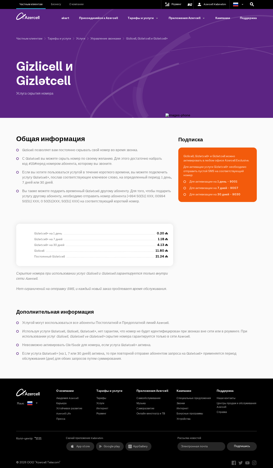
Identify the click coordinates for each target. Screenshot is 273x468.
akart (65, 18)
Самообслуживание (148, 398)
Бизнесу (56, 4)
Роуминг (101, 413)
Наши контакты (226, 398)
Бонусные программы (190, 413)
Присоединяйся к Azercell (98, 18)
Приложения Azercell (152, 391)
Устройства (183, 419)
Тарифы (101, 398)
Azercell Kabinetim (215, 4)
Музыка (141, 403)
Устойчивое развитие (69, 408)
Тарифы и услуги (59, 39)
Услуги (80, 39)
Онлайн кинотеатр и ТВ (150, 413)
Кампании (222, 18)
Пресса (60, 419)
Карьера (61, 403)
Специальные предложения (194, 398)
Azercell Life (63, 413)
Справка (222, 412)
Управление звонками (105, 39)
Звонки (181, 403)
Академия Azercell (67, 398)
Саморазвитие (145, 408)
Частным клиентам (30, 4)
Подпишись (242, 446)
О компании (76, 4)
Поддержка (248, 18)
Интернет (102, 408)
